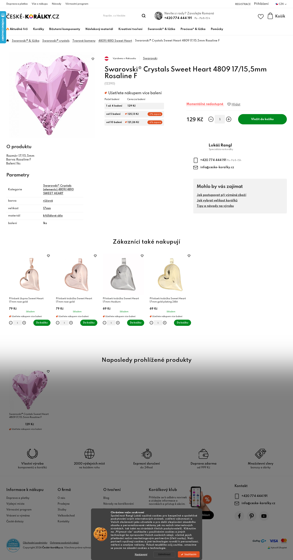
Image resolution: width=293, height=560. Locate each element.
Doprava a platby (17, 498)
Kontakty (63, 521)
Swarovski (150, 58)
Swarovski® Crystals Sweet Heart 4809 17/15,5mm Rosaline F (29, 416)
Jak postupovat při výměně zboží (221, 195)
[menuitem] (17, 29)
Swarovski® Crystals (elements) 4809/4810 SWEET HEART (58, 189)
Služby (62, 509)
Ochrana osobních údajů (64, 543)
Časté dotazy (15, 521)
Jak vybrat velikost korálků (217, 200)
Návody (56, 4)
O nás (61, 498)
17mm (47, 208)
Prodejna (64, 504)
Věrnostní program (76, 4)
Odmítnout (164, 554)
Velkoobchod (66, 515)
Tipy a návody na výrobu (215, 206)
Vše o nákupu (40, 4)
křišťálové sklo (53, 215)
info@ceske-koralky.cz (217, 167)
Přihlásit (204, 515)
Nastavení (141, 554)
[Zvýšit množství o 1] (228, 119)
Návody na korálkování (118, 504)
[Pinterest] (252, 516)
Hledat (143, 16)
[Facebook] (239, 516)
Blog (106, 498)
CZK (281, 4)
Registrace (243, 4)
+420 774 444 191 (178, 18)
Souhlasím (190, 554)
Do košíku (267, 119)
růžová (48, 200)
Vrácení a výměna (18, 515)
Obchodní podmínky (35, 543)
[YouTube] (264, 516)
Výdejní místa (15, 504)
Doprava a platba (17, 4)
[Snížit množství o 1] (210, 119)
